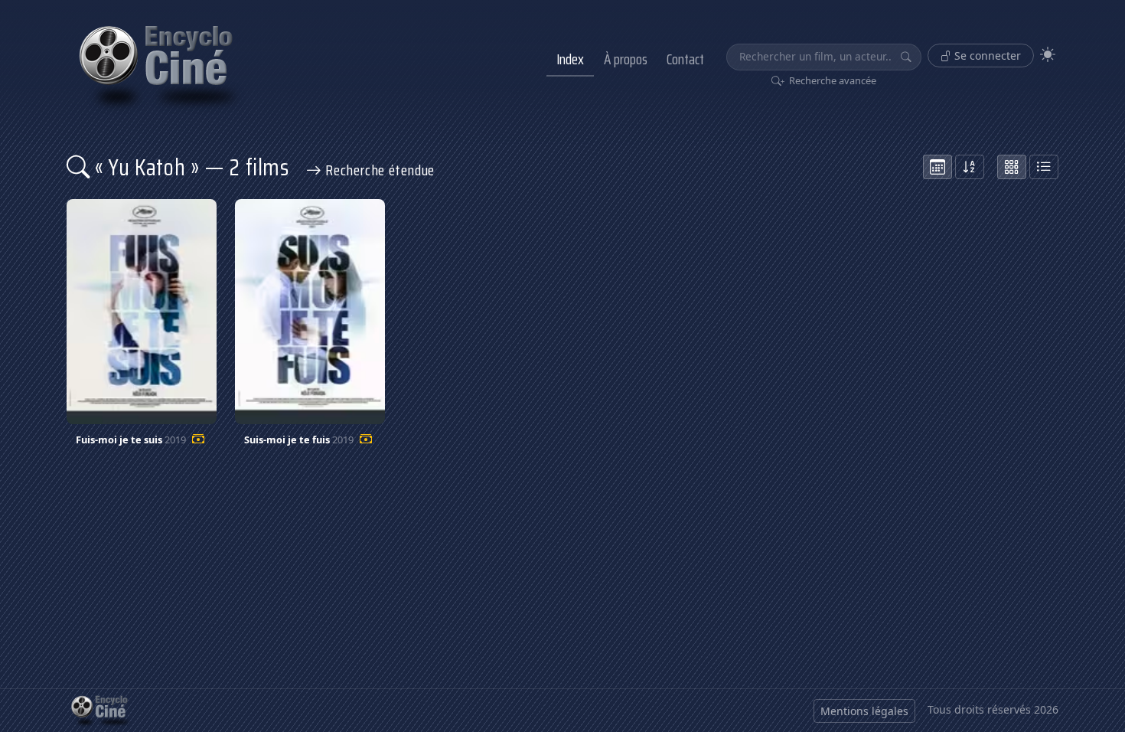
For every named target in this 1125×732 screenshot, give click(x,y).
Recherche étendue (378, 170)
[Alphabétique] (969, 167)
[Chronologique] (937, 167)
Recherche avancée (831, 80)
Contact (685, 58)
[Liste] (1043, 167)
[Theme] (1047, 55)
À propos (625, 58)
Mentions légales (864, 711)
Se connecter (986, 55)
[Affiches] (1011, 167)
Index (570, 58)
